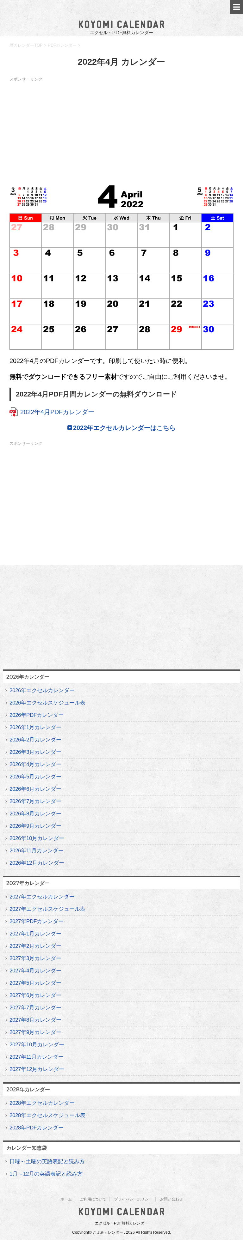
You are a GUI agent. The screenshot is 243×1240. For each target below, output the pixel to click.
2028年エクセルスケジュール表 (47, 1115)
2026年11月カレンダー (36, 851)
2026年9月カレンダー (35, 826)
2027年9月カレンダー (35, 1032)
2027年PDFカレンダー (36, 921)
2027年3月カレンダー (35, 958)
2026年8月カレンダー (35, 814)
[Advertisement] (121, 128)
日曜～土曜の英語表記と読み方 (47, 1161)
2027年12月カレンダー (36, 1069)
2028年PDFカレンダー (36, 1128)
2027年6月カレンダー (35, 995)
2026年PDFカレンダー (36, 715)
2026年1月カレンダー (35, 727)
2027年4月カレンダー (35, 971)
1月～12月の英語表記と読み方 (46, 1174)
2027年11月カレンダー (36, 1057)
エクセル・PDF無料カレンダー (121, 1223)
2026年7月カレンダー (35, 801)
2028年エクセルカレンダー (42, 1103)
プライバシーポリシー (133, 1199)
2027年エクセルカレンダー (42, 897)
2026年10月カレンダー (36, 838)
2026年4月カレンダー (35, 764)
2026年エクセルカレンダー (42, 690)
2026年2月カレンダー (35, 740)
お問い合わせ (171, 1199)
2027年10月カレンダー (36, 1045)
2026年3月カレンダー (35, 752)
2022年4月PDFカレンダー (57, 411)
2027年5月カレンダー (35, 983)
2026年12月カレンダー (36, 863)
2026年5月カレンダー (35, 777)
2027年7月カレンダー (35, 1008)
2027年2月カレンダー (35, 946)
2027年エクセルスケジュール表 (47, 909)
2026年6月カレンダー (35, 789)
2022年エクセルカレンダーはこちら (124, 427)
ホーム (66, 1199)
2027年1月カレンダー (35, 934)
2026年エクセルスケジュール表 (47, 703)
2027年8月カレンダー (35, 1020)
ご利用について (93, 1199)
